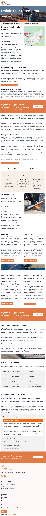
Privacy (15, 514)
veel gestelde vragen (36, 23)
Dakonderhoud (4, 497)
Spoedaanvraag (12, 23)
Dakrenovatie (4, 494)
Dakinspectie (4, 500)
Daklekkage (3, 495)
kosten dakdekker (28, 23)
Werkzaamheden (19, 23)
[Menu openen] (44, 3)
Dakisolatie (3, 498)
